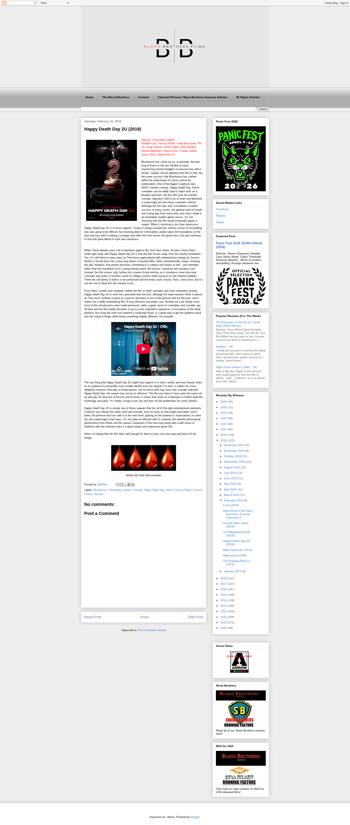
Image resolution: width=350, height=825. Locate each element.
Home (89, 97)
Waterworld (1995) (235, 555)
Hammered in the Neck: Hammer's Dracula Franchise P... (238, 514)
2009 (224, 627)
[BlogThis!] (122, 485)
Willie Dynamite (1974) (237, 550)
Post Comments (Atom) (152, 630)
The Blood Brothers (115, 97)
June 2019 (231, 478)
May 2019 (230, 483)
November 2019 (234, 450)
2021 (224, 429)
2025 (224, 407)
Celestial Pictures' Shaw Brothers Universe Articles (192, 97)
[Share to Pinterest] (133, 485)
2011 (223, 617)
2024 (224, 412)
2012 (224, 611)
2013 (224, 605)
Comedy (137, 489)
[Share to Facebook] (129, 485)
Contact (143, 97)
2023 (224, 418)
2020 (224, 434)
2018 (224, 578)
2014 (224, 600)
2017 (224, 583)
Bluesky (221, 215)
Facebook (222, 209)
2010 (224, 622)
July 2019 (230, 472)
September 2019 (235, 461)
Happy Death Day (154, 489)
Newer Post (92, 617)
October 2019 (233, 456)
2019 (224, 440)
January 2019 (233, 571)
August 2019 (232, 467)
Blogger (195, 817)
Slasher (98, 494)
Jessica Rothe (182, 489)
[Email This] (118, 485)
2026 (224, 401)
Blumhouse (100, 489)
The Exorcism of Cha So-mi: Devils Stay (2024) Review (238, 324)
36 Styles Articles (248, 97)
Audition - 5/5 (224, 346)
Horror (169, 489)
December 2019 (234, 445)
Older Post (195, 617)
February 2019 (234, 500)
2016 (224, 589)
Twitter (220, 222)
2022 (224, 423)
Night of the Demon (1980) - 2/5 (236, 367)
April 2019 (231, 489)
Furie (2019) (231, 505)
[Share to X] (125, 485)
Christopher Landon (119, 489)
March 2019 (232, 494)
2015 (224, 594)
